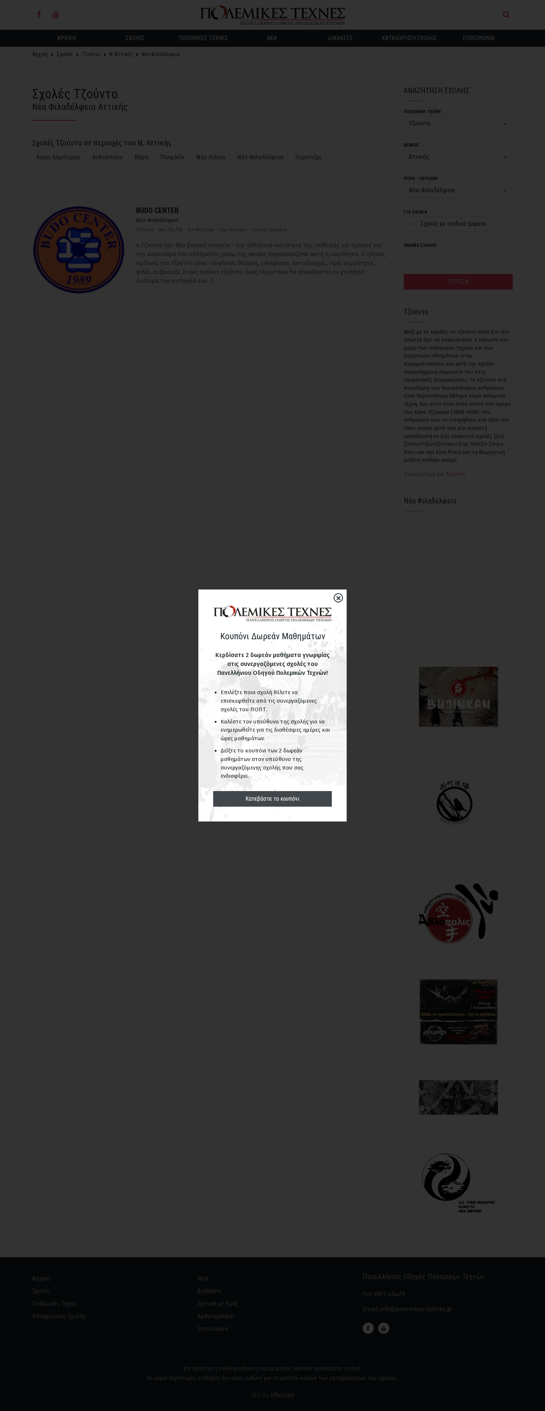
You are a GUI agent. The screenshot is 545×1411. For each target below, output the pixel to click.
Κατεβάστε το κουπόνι (272, 798)
